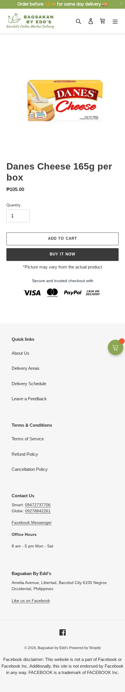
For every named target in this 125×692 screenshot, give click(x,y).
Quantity (13, 205)
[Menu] (115, 21)
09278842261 (38, 511)
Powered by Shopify (85, 648)
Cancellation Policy (30, 469)
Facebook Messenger (32, 522)
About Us (20, 353)
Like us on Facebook (31, 600)
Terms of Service (28, 438)
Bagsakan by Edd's (53, 648)
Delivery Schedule (29, 383)
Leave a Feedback (29, 398)
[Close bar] (121, 3)
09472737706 (38, 504)
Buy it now (62, 254)
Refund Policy (25, 454)
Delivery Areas (26, 368)
